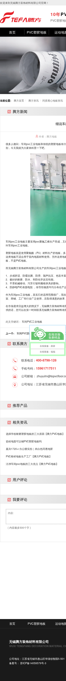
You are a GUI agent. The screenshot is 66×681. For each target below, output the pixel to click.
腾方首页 (19, 100)
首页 (12, 32)
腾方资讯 (33, 100)
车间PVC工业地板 (32, 321)
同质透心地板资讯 (52, 100)
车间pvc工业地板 (31, 144)
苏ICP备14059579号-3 (32, 663)
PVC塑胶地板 (37, 32)
